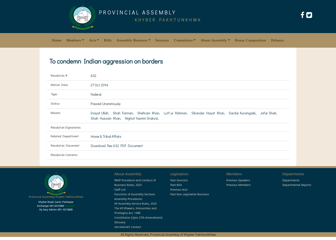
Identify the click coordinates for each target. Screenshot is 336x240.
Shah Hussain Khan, (106, 118)
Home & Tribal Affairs (106, 136)
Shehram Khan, (149, 113)
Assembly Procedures (128, 199)
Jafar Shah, (268, 113)
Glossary (119, 222)
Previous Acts (179, 189)
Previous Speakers (238, 180)
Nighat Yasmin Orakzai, (142, 118)
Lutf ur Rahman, (176, 113)
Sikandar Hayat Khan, (208, 113)
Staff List (120, 189)
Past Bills (176, 185)
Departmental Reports (296, 185)
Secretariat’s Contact (127, 227)
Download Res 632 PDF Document (117, 145)
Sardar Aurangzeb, (243, 113)
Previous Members (238, 185)
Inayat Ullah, (100, 113)
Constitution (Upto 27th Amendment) (138, 217)
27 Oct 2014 (99, 85)
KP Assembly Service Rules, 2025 (135, 203)
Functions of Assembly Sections (134, 194)
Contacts (70, 206)
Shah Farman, (123, 113)
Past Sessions (179, 180)
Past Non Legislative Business (189, 194)
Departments (290, 180)
